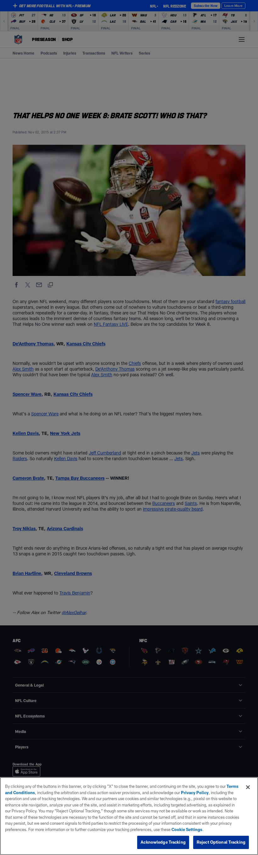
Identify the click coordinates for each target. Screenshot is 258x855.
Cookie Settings (186, 829)
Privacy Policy (195, 792)
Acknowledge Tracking (163, 842)
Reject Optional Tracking (221, 842)
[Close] (248, 787)
